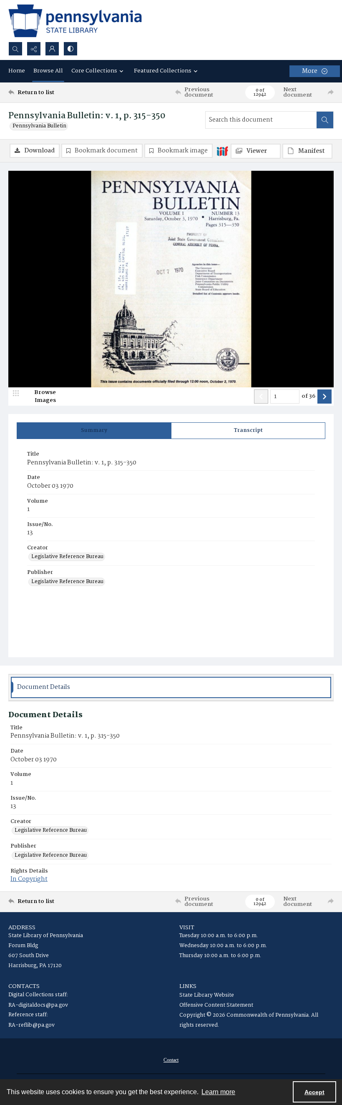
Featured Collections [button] (162, 70)
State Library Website (206, 995)
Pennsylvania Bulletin (39, 126)
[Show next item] (324, 396)
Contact (171, 1060)
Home (16, 70)
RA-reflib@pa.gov (31, 1025)
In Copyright (29, 879)
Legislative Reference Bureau (67, 557)
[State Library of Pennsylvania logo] (75, 20)
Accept (314, 1092)
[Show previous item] (261, 396)
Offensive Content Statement (216, 1005)
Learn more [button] (218, 1091)
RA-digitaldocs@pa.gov (38, 1005)
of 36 (308, 396)
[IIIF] (222, 151)
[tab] (94, 431)
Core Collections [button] (94, 70)
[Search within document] (325, 120)
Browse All (48, 70)
